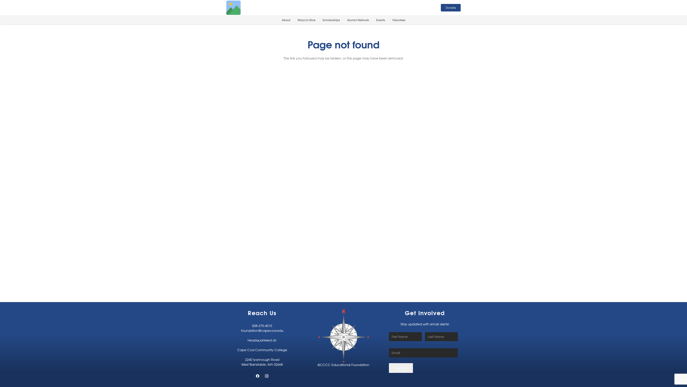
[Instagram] (266, 376)
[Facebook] (257, 376)
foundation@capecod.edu (262, 330)
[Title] (233, 8)
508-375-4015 (262, 325)
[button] (293, 19)
